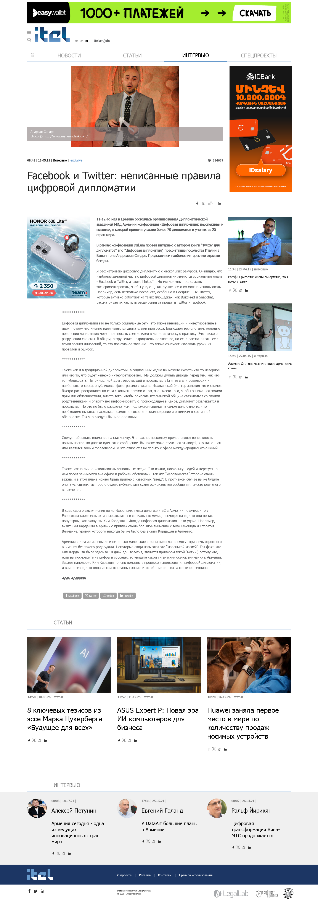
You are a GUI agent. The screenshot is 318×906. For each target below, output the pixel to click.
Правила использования (195, 875)
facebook (73, 595)
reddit (110, 595)
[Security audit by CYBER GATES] (267, 894)
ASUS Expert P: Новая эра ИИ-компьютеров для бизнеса (158, 719)
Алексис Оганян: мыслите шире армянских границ (260, 366)
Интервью (60, 160)
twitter (92, 595)
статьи (132, 55)
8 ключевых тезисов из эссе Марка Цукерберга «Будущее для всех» (64, 719)
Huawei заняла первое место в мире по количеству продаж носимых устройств (243, 723)
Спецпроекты (259, 55)
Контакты (165, 875)
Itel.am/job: (102, 40)
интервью (195, 55)
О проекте (124, 875)
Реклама (145, 875)
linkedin (128, 595)
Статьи (58, 697)
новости (69, 55)
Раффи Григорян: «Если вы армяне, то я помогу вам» (258, 279)
